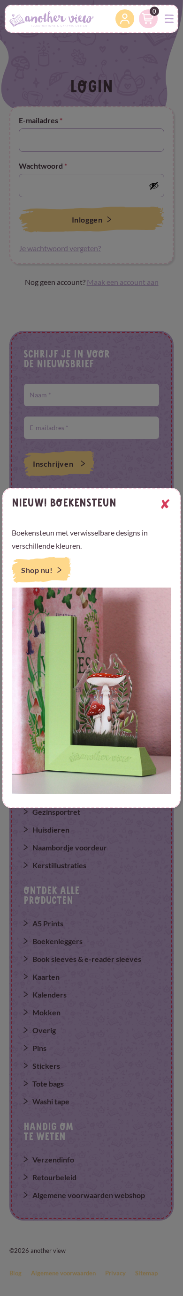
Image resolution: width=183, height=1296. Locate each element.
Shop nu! (37, 570)
